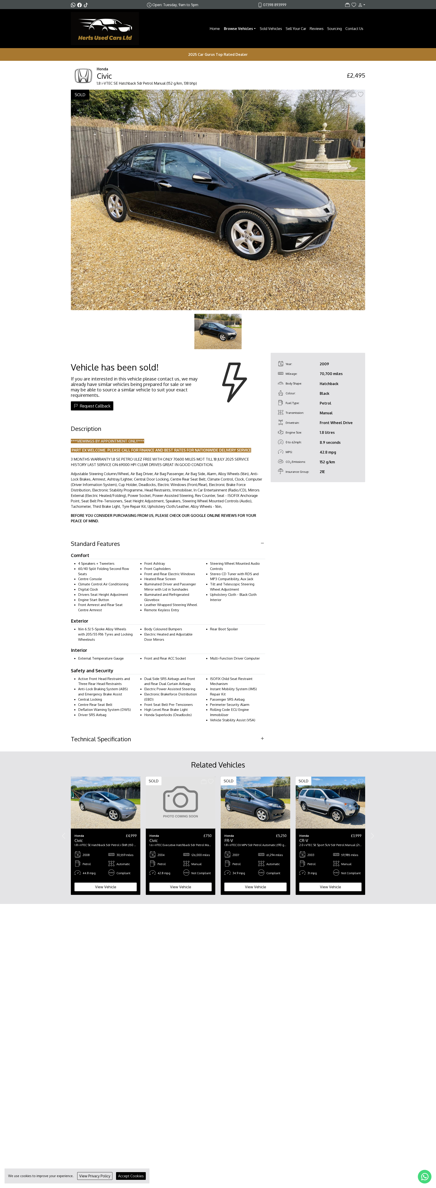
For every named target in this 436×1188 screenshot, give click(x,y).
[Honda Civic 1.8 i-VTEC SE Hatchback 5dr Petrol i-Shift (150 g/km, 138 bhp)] (105, 802)
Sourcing (334, 28)
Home (215, 28)
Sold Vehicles (271, 28)
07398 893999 (274, 4)
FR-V (228, 840)
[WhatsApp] (424, 1176)
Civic (104, 76)
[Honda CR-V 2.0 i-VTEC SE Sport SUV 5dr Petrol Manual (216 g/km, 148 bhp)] (330, 802)
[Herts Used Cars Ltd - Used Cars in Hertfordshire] (105, 28)
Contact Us (354, 28)
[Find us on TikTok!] (87, 4)
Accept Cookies (131, 1176)
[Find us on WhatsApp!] (74, 4)
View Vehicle (105, 887)
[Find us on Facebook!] (80, 4)
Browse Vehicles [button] (238, 28)
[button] (360, 4)
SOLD (80, 94)
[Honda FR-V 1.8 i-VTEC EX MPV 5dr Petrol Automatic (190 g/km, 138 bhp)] (255, 802)
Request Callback (95, 405)
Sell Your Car (296, 28)
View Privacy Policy (94, 1176)
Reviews (317, 28)
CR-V (303, 840)
